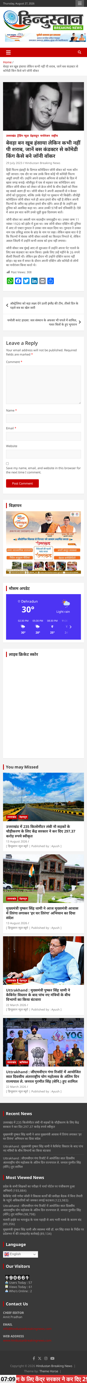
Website (11, 446)
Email (11, 428)
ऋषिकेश (23, 1062)
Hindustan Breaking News (42, 163)
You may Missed (22, 767)
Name (11, 410)
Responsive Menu (79, 3)
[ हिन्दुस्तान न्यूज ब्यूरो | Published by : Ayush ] (34, 846)
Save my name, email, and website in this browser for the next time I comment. (43, 470)
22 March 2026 (16, 1005)
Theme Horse (48, 1371)
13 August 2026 (16, 841)
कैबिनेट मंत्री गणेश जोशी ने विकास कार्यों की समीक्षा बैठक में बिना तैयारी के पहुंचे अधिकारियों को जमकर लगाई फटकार (43, 1198)
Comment (14, 362)
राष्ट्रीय (54, 136)
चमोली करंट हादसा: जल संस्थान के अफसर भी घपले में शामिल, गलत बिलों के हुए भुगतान (42, 322)
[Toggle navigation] (8, 52)
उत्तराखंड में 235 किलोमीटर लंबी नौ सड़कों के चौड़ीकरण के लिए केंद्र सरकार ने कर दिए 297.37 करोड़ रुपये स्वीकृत (40, 831)
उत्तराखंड (11, 136)
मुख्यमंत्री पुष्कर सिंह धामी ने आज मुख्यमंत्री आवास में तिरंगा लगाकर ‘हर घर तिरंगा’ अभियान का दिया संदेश (42, 913)
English (15, 1254)
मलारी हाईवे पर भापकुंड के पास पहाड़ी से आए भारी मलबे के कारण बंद (42, 1220)
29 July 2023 (14, 163)
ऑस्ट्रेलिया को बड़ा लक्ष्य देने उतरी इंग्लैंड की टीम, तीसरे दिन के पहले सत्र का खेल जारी (44, 305)
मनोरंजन (45, 136)
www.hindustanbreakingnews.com (27, 1340)
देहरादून (34, 136)
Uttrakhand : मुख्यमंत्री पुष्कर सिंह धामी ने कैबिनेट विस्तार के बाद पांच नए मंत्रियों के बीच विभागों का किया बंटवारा (38, 995)
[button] (22, 627)
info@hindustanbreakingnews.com (27, 1329)
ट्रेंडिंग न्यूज (23, 136)
